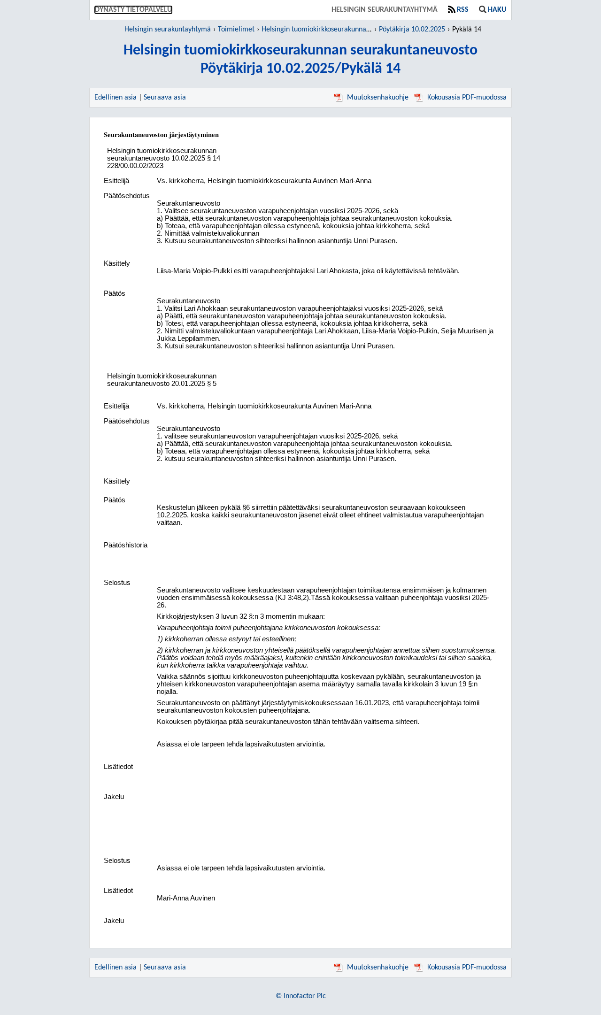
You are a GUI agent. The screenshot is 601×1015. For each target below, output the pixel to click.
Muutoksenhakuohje (377, 97)
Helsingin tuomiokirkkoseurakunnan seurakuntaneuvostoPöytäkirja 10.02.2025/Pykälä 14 (300, 60)
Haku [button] (497, 10)
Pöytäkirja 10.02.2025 (412, 29)
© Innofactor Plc (301, 996)
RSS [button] (463, 10)
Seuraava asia (165, 97)
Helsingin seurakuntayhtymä (384, 10)
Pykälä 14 (466, 29)
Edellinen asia (115, 97)
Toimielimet (236, 29)
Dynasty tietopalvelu (133, 10)
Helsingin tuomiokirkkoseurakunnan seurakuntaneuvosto (347, 29)
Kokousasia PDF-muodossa (467, 97)
